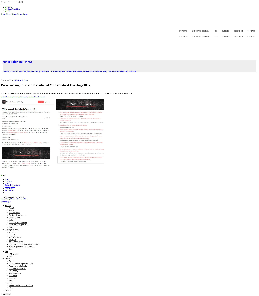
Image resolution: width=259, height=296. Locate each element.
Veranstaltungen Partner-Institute (92, 71)
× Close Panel (6, 294)
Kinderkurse (132, 71)
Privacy (19, 199)
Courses (12, 234)
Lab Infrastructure (55, 71)
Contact (251, 31)
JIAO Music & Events (17, 268)
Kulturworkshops (119, 71)
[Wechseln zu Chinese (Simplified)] (12, 9)
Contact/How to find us (12, 185)
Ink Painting (13, 276)
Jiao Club (110, 71)
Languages (8, 181)
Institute (183, 31)
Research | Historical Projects (21, 285)
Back (10, 227)
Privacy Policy (9, 190)
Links (11, 220)
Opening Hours (10, 187)
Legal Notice (9, 188)
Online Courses (15, 237)
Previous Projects (71, 71)
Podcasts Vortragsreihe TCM (21, 264)
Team (63, 71)
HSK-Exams (14, 254)
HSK (215, 31)
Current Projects (44, 71)
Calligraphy (13, 271)
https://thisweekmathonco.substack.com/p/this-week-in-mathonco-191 (23, 97)
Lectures (12, 278)
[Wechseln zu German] (8, 7)
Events (7, 183)
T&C (24, 199)
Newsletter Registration (19, 225)
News (28, 61)
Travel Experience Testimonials (21, 247)
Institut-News (14, 213)
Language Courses (200, 31)
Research (238, 31)
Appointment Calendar (18, 222)
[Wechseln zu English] (8, 11)
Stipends (12, 239)
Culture (225, 31)
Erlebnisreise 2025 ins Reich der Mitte (24, 244)
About (7, 179)
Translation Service (17, 242)
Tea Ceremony (15, 273)
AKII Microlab (13, 61)
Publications (34, 71)
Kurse (104, 71)
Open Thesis (22, 71)
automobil (6, 71)
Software (79, 71)
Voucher (12, 232)
